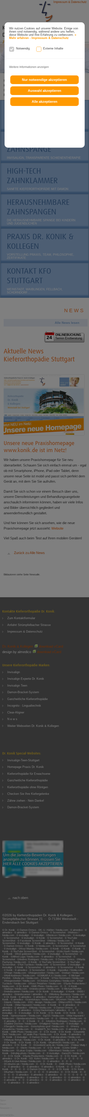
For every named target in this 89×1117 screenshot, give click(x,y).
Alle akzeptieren (44, 101)
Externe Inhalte (53, 48)
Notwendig (23, 48)
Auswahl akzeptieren (44, 91)
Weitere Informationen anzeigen (29, 67)
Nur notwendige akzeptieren (44, 80)
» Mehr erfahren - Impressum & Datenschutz (42, 36)
